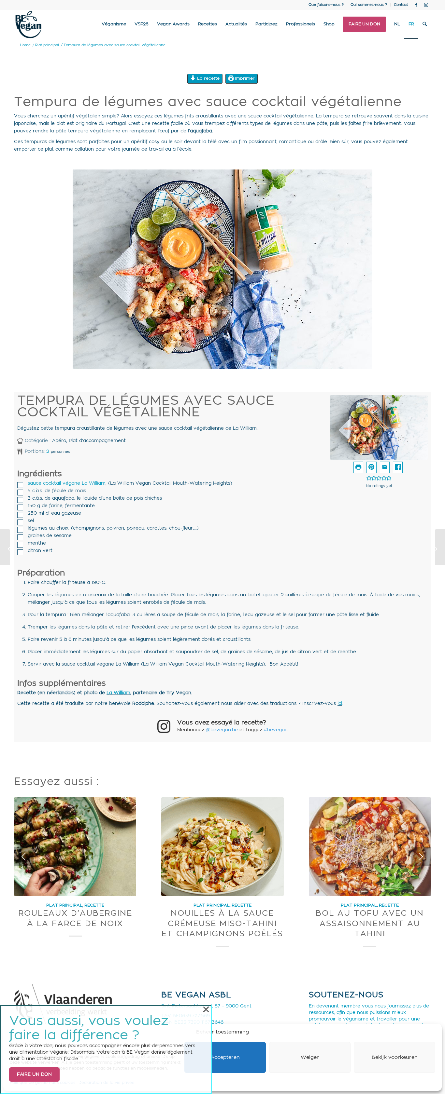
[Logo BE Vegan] (28, 24)
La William (118, 693)
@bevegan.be (222, 730)
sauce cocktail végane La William (67, 483)
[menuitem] (326, 5)
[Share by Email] (385, 467)
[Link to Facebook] (416, 5)
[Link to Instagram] (426, 5)
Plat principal (64, 905)
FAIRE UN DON (34, 1074)
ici (339, 703)
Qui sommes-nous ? (369, 5)
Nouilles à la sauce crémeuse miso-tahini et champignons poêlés (222, 924)
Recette (94, 905)
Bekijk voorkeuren (395, 1057)
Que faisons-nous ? (326, 5)
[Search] (424, 24)
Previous (24, 856)
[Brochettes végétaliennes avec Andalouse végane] (5, 547)
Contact (401, 5)
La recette (208, 78)
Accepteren (225, 1057)
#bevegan (276, 730)
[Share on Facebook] (398, 467)
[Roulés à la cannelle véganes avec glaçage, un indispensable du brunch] (440, 547)
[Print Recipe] (358, 467)
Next (421, 856)
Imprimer (244, 78)
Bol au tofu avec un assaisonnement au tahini (370, 924)
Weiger (310, 1057)
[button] (371, 467)
